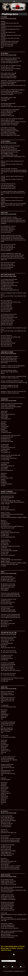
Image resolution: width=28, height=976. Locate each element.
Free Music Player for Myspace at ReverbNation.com (14, 968)
